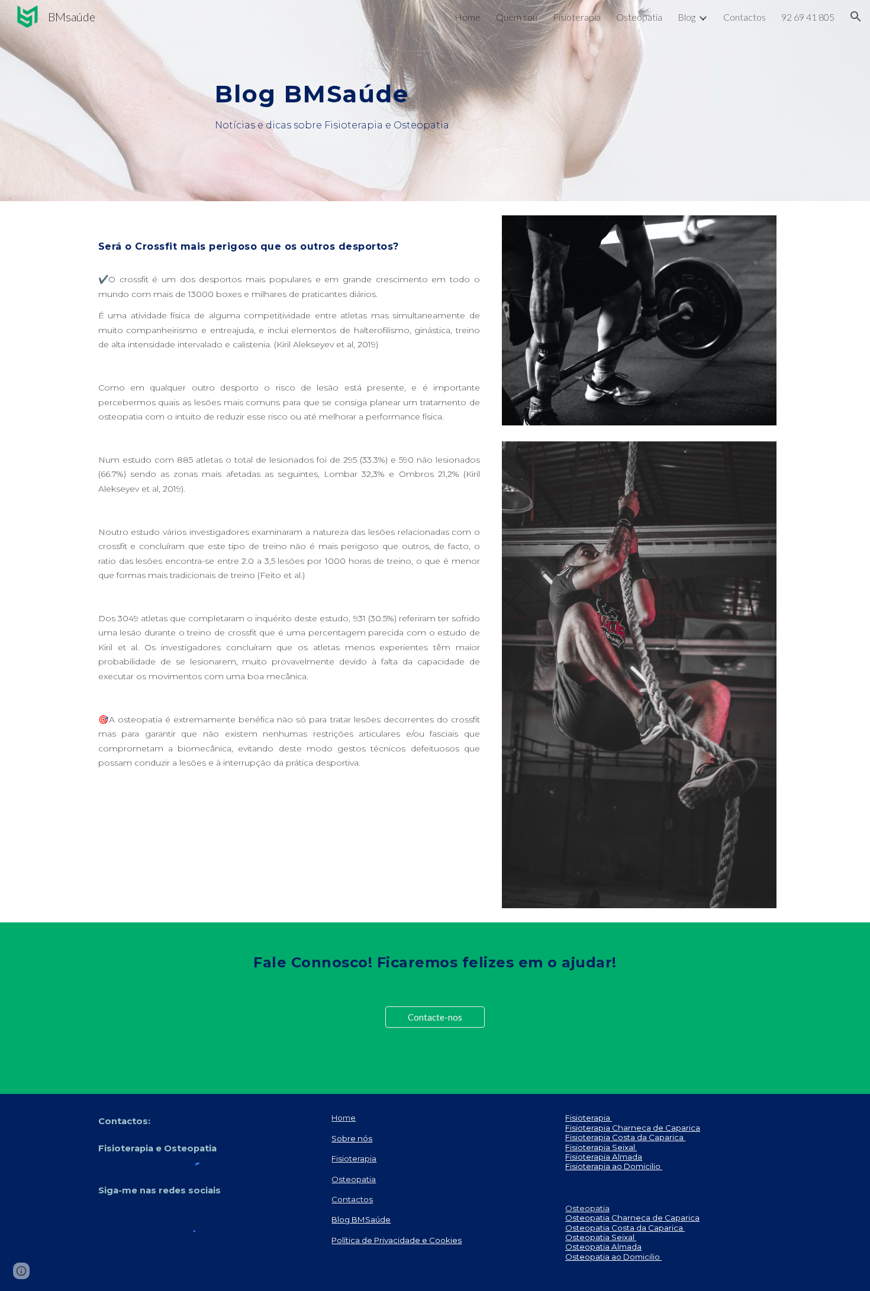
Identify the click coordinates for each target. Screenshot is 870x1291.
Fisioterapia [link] (577, 16)
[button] (856, 16)
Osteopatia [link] (639, 16)
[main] (435, 84)
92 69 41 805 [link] (807, 16)
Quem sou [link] (516, 16)
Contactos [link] (744, 16)
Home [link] (468, 16)
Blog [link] (686, 16)
